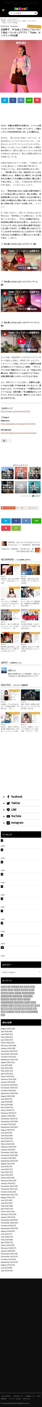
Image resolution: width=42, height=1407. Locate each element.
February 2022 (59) (8, 1180)
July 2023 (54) (6, 1132)
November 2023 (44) (9, 1121)
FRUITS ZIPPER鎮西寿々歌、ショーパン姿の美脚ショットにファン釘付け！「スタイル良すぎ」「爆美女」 (22, 889)
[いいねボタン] (4, 440)
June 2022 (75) (7, 1169)
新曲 (10, 1009)
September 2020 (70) (9, 1228)
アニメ (11, 993)
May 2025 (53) (7, 1071)
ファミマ (27, 999)
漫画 (34, 1009)
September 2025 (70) (9, 1059)
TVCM (10, 990)
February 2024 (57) (8, 1113)
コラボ (20, 999)
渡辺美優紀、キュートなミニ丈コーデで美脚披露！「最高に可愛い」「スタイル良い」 (22, 914)
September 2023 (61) (9, 1127)
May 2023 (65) (7, 1138)
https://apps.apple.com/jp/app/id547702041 (18, 424)
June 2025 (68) (7, 1068)
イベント (18, 993)
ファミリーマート (7, 1002)
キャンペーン (28, 996)
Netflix (27, 987)
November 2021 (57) (9, 1189)
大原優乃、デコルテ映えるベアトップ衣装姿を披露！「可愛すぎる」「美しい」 (10, 706)
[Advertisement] (21, 117)
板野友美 (29, 1009)
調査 (22, 1012)
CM (19, 508)
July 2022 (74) (6, 1166)
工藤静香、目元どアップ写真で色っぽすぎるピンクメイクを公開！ (30, 649)
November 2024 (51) (9, 1087)
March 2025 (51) (7, 1076)
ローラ (11, 1005)
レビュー (4, 1005)
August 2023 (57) (8, 1130)
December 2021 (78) (9, 1186)
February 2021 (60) (8, 1214)
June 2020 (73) (7, 1237)
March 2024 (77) (7, 1110)
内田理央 (25, 1005)
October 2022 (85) (8, 1158)
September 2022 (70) (9, 1161)
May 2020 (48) (7, 1239)
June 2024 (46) (7, 1102)
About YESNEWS (6, 1396)
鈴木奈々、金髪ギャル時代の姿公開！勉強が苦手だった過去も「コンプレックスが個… (10, 729)
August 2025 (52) (8, 1062)
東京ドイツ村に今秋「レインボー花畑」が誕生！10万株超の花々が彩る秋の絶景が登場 (22, 865)
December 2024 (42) (9, 1085)
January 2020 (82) (8, 1251)
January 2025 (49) (8, 1082)
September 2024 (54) (9, 1093)
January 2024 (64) (8, 1116)
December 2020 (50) (9, 1220)
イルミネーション (28, 993)
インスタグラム (6, 996)
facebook (16, 796)
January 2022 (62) (8, 1183)
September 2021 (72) (9, 1194)
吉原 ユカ (12, 670)
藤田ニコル (9, 1012)
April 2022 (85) (7, 1175)
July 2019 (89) (6, 1268)
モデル (33, 1002)
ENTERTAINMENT (9, 508)
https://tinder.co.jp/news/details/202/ (15, 411)
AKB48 (4, 987)
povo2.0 (4, 990)
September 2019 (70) (9, 1262)
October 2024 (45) (8, 1090)
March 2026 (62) (7, 1042)
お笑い (31, 990)
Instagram (17, 822)
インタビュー (17, 996)
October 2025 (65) (8, 1057)
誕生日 (17, 1012)
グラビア (13, 999)
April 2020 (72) (7, 1242)
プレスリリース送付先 (15, 1398)
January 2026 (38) (8, 1048)
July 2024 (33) (6, 1099)
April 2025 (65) (7, 1073)
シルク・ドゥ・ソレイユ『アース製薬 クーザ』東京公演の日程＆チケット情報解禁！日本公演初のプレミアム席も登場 (22, 926)
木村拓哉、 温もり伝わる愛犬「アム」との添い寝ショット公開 (10, 581)
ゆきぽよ (4, 993)
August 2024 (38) (8, 1096)
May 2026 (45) (7, 1037)
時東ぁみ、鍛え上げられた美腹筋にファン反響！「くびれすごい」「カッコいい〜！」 (22, 877)
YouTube (16, 816)
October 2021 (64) (8, 1192)
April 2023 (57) (7, 1141)
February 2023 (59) (8, 1147)
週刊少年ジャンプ (31, 1012)
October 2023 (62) (8, 1124)
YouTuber (25, 990)
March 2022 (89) (7, 1178)
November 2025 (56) (9, 1054)
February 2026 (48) (8, 1045)
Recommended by (26, 496)
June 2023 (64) (7, 1135)
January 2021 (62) (8, 1217)
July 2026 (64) (6, 1031)
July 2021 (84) (6, 1200)
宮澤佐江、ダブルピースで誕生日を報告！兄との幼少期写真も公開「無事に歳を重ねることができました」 (22, 938)
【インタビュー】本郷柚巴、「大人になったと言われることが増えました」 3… (10, 603)
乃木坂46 (18, 1005)
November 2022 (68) (9, 1155)
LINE (14, 809)
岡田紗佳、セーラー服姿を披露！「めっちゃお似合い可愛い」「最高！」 (22, 841)
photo (32, 987)
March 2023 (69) (7, 1144)
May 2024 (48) (7, 1104)
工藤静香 (4, 1009)
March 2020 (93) (7, 1245)
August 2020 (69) (8, 1231)
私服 (3, 1012)
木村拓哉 (21, 1009)
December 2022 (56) (9, 1152)
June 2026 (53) (7, 1034)
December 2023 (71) (9, 1118)
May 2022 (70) (7, 1172)
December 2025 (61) (9, 1051)
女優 (31, 1005)
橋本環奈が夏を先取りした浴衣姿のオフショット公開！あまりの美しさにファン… (10, 649)
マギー (27, 1002)
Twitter (15, 803)
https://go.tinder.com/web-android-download (18, 433)
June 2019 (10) (7, 1270)
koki (21, 987)
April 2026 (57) (7, 1040)
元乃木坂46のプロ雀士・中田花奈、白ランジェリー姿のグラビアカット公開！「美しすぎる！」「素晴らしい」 (22, 950)
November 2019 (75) (9, 1256)
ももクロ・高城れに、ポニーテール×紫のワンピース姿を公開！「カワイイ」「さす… (30, 729)
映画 (15, 1009)
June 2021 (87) (7, 1203)
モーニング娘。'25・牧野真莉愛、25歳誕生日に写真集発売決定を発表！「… (30, 603)
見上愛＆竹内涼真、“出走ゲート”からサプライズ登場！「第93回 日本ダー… (30, 626)
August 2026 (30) (8, 1028)
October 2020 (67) (8, 1225)
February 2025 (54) (8, 1079)
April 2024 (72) (7, 1107)
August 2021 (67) (8, 1197)
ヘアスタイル (19, 1002)
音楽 (3, 1015)
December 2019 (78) (9, 1253)
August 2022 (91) (8, 1163)
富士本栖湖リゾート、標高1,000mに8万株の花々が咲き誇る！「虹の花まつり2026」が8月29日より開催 (22, 902)
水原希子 (34, 508)
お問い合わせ (26, 1398)
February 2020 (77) (8, 1248)
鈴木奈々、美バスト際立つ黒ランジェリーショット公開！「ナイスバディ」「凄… (10, 626)
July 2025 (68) (6, 1065)
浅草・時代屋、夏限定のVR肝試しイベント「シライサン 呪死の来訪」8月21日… (30, 706)
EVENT (7, 870)
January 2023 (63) (8, 1149)
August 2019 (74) (8, 1265)
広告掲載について (30, 1396)
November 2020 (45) (9, 1223)
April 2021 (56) (7, 1208)
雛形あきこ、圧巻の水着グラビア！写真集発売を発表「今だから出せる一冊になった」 (22, 853)
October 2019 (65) (8, 1259)
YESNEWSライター (18, 1396)
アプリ (26, 508)
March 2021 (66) (7, 1211)
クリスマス (5, 999)
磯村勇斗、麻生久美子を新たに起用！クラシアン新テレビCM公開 (30, 581)
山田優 (37, 1005)
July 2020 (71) (6, 1234)
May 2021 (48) (7, 1206)
